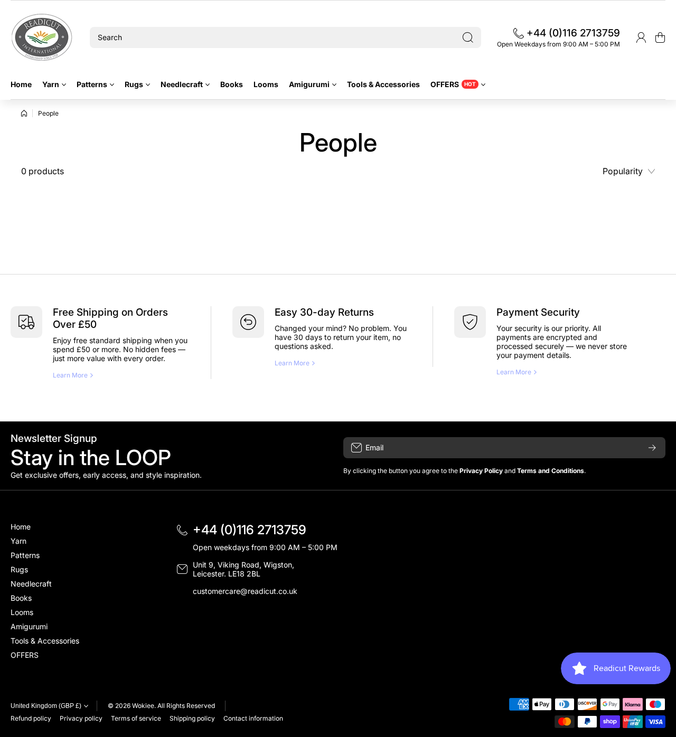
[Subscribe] (652, 447)
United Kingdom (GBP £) (46, 706)
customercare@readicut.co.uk (245, 591)
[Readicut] (42, 37)
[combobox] (285, 37)
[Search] (468, 37)
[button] (660, 37)
